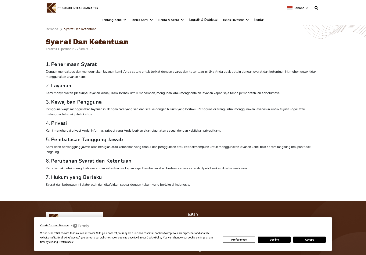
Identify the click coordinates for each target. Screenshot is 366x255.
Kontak (259, 20)
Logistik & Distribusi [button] (203, 20)
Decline (274, 239)
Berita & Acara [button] (169, 20)
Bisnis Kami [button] (140, 20)
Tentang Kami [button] (112, 20)
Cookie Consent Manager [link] (54, 225)
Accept (309, 239)
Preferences (239, 239)
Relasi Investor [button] (234, 20)
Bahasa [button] (299, 8)
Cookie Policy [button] (154, 237)
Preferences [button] (66, 242)
